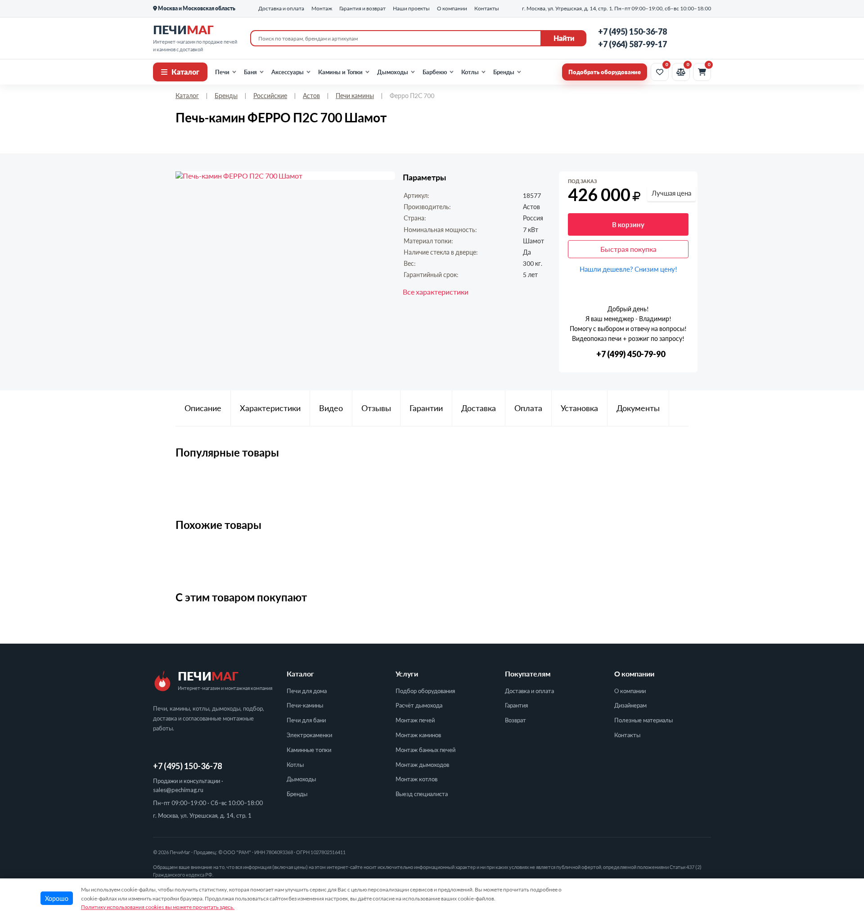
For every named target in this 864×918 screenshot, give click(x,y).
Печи (222, 72)
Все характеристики (435, 291)
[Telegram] (683, 38)
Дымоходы (392, 72)
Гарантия (516, 705)
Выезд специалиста (422, 793)
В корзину (628, 224)
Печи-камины (305, 705)
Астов (311, 95)
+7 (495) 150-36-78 (632, 31)
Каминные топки (309, 749)
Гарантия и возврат (362, 8)
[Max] (703, 38)
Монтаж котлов (416, 779)
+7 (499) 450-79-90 (630, 354)
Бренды (503, 72)
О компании (630, 690)
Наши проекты (411, 8)
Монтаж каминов (418, 735)
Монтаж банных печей (425, 749)
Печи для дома (307, 690)
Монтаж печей (415, 720)
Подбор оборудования (425, 690)
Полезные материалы (643, 720)
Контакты (627, 735)
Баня (250, 72)
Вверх (838, 854)
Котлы (470, 72)
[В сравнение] (682, 182)
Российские (270, 95)
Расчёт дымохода (419, 705)
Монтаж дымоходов (422, 764)
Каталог (185, 71)
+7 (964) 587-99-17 (632, 44)
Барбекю (435, 72)
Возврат (515, 720)
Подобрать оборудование (604, 72)
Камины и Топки (340, 72)
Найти (564, 38)
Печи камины (355, 95)
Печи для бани (306, 720)
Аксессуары (287, 72)
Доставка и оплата (529, 690)
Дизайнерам (630, 705)
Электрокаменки (309, 735)
